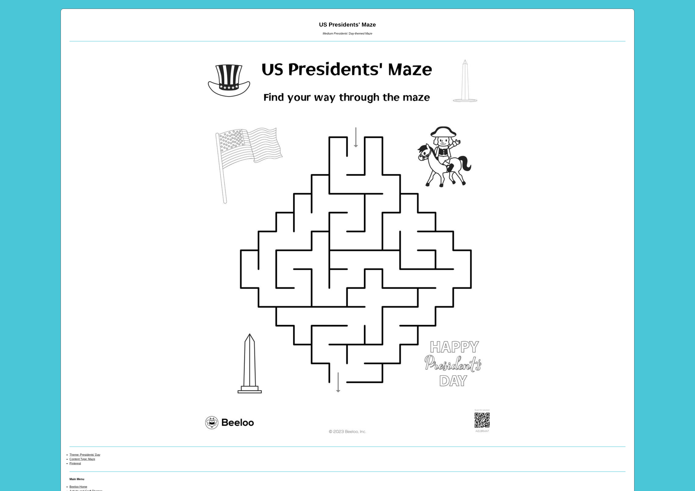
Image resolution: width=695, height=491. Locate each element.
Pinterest (75, 463)
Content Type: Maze (82, 459)
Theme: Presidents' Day (85, 454)
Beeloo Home (78, 486)
